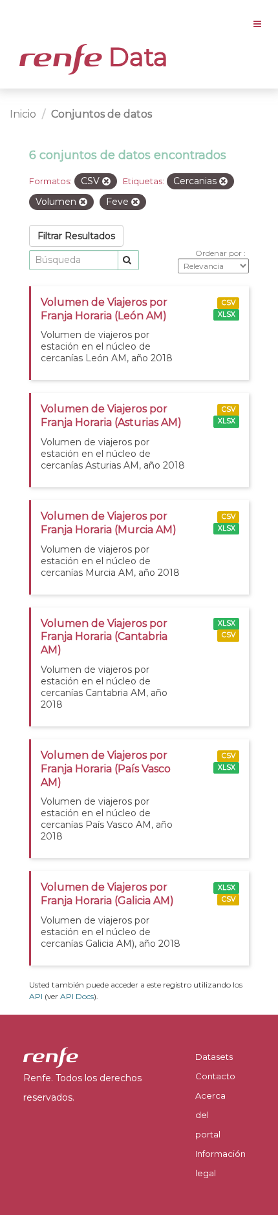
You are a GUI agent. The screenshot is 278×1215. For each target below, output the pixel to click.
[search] (128, 260)
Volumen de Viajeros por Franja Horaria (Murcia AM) (108, 523)
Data (135, 56)
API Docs (77, 996)
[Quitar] (106, 181)
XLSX (226, 314)
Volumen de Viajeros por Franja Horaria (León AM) (104, 309)
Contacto (215, 1076)
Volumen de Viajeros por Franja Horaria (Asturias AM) (111, 415)
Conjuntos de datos (101, 114)
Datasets (214, 1056)
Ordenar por (219, 253)
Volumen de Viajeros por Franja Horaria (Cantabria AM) (104, 637)
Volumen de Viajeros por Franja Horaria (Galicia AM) (107, 894)
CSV (228, 303)
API (36, 996)
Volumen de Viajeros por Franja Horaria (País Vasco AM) (106, 768)
